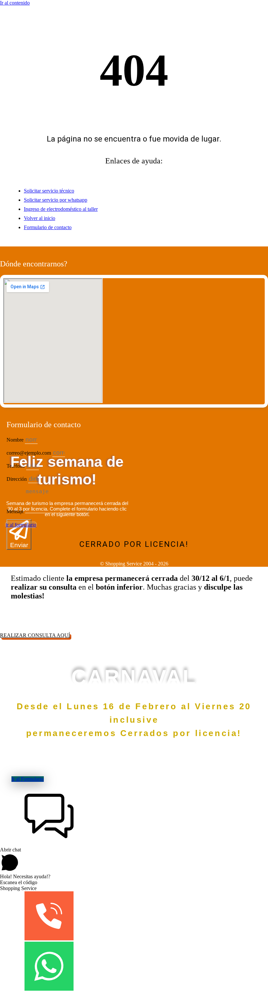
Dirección (17, 479)
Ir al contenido (15, 3)
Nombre (16, 440)
